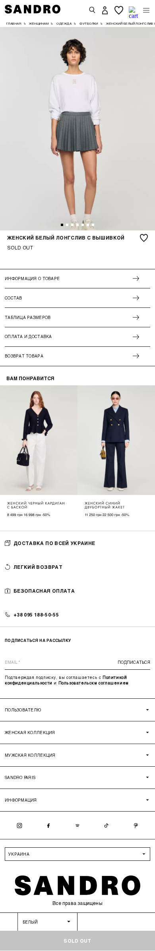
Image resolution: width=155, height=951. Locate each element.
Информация (21, 800)
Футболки (88, 23)
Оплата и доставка (28, 336)
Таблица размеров (27, 317)
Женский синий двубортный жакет (105, 505)
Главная (13, 23)
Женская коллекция (30, 732)
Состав (13, 298)
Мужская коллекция (30, 755)
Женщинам (38, 23)
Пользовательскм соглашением (93, 682)
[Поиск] (92, 10)
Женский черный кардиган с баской (36, 505)
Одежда (64, 23)
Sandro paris (20, 777)
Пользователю (23, 709)
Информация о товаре (32, 278)
